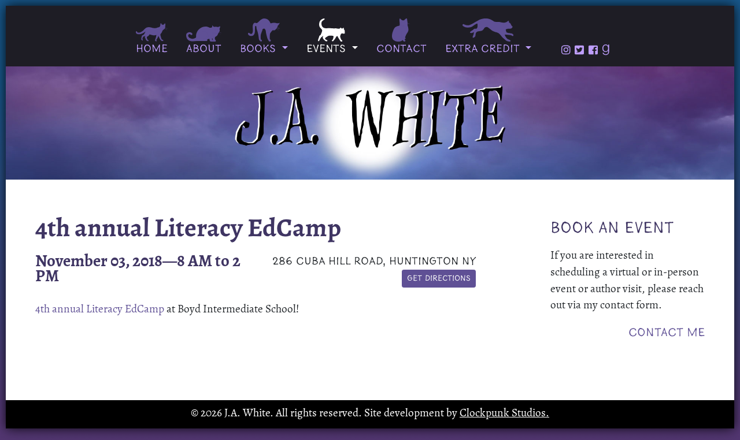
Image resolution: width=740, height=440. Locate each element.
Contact (401, 49)
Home (152, 49)
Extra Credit (484, 49)
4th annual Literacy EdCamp (99, 309)
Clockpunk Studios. (504, 413)
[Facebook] (593, 49)
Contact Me (666, 333)
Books (259, 49)
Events (327, 49)
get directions (439, 278)
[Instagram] (566, 49)
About (203, 49)
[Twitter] (579, 49)
